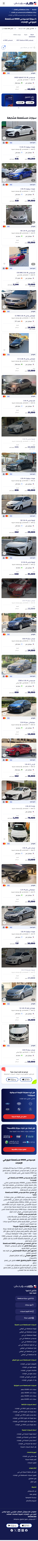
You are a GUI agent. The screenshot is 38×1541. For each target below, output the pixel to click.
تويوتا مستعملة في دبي (28, 1335)
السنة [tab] (32, 35)
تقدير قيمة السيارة (30, 1459)
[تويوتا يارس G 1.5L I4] (19, 557)
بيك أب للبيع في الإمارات (29, 1380)
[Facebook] (26, 1530)
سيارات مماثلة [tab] (17, 35)
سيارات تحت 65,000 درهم (28, 1399)
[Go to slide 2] (18, 107)
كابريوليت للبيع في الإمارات (28, 1364)
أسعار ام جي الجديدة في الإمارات (26, 1437)
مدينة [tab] (25, 35)
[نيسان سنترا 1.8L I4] (19, 633)
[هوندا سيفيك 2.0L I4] (19, 183)
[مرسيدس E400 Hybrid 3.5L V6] (19, 72)
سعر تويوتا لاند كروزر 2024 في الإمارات (24, 1421)
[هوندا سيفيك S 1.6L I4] (19, 141)
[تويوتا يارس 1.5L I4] (19, 434)
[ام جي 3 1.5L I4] (19, 759)
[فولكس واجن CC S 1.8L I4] (19, 353)
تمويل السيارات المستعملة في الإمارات (24, 1475)
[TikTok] (12, 1530)
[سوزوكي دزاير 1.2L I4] (19, 884)
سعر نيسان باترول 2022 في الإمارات (25, 1408)
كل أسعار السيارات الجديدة (28, 1447)
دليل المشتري (32, 1478)
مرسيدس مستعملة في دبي (27, 1338)
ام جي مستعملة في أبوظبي (27, 1351)
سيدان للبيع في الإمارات (29, 1373)
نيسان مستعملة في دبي (28, 1341)
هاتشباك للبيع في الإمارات (28, 1370)
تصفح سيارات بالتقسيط (19, 1149)
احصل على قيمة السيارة (19, 1116)
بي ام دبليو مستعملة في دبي (27, 1345)
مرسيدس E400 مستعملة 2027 (25, 40)
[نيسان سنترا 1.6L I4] (19, 594)
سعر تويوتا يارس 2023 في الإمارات (25, 1424)
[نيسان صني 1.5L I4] (19, 842)
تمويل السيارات (31, 1462)
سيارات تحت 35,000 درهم (28, 1392)
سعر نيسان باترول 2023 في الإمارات (25, 1415)
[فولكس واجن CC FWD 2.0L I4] (19, 310)
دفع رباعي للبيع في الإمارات (28, 1377)
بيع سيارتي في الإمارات (29, 1456)
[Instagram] (22, 1530)
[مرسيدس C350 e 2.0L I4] (19, 675)
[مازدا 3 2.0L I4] (19, 800)
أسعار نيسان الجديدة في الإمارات (26, 1440)
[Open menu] (7, 3)
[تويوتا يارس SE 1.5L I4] (19, 515)
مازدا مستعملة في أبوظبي (28, 1348)
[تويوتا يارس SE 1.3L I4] (19, 225)
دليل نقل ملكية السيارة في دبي (26, 1472)
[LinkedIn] (19, 1530)
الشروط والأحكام (31, 1500)
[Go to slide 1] (19, 107)
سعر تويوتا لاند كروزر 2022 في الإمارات (24, 1418)
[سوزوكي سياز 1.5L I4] (19, 717)
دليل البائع (33, 1481)
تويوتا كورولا (32, 1228)
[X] (15, 1530)
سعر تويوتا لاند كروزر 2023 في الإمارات (24, 1411)
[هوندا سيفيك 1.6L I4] (19, 926)
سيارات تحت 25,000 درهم (28, 1389)
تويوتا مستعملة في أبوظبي (27, 1328)
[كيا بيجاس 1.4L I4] (19, 395)
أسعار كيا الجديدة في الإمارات (27, 1443)
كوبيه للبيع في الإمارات (29, 1367)
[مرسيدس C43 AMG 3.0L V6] (19, 267)
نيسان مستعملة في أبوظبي (27, 1332)
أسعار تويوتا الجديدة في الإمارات (26, 1434)
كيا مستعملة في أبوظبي (28, 1354)
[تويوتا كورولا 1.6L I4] (19, 964)
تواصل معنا (33, 1494)
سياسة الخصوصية (31, 1497)
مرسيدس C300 (7, 1236)
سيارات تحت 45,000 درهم (28, 1396)
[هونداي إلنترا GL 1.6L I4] (19, 1002)
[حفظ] (4, 68)
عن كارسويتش (32, 1491)
